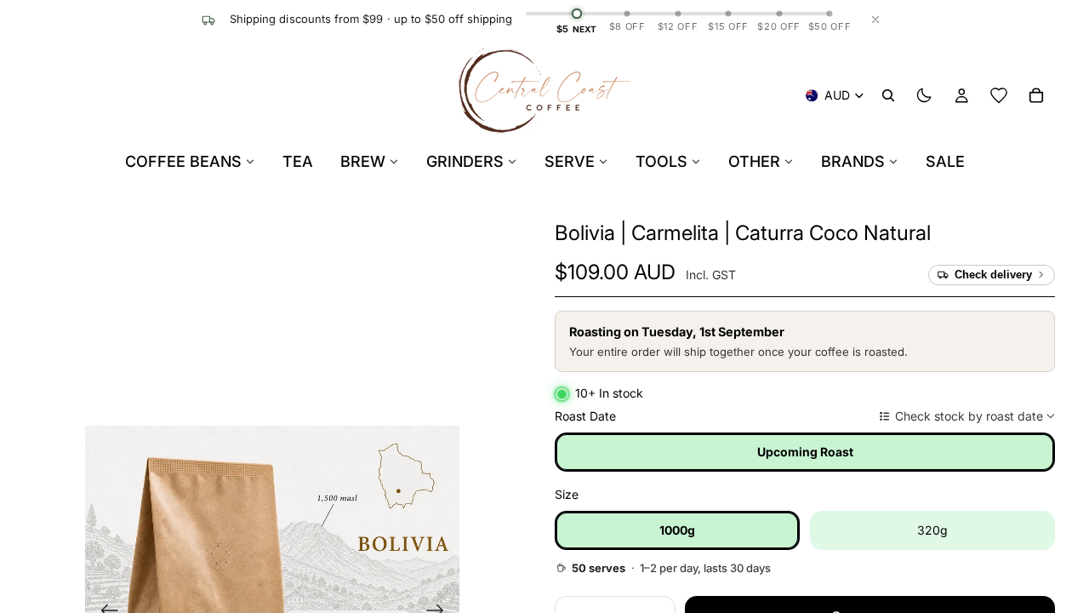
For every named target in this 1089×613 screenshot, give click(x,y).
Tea (297, 161)
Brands (853, 161)
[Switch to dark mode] (924, 95)
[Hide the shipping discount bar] (875, 19)
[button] (743, 233)
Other (754, 161)
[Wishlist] (999, 95)
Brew (362, 161)
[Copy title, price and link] (950, 233)
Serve (569, 161)
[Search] (888, 95)
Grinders (465, 161)
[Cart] (1036, 95)
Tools (661, 161)
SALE (945, 161)
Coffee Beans (183, 161)
